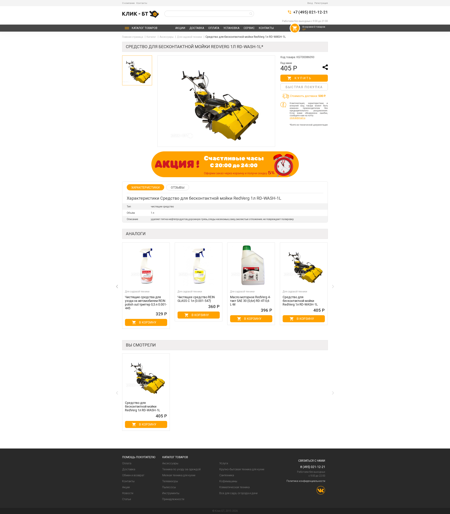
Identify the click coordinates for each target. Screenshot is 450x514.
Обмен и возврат (133, 475)
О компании (128, 3)
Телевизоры (170, 481)
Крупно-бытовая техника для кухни (241, 469)
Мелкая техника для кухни (178, 475)
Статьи (126, 499)
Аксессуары (167, 36)
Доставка (196, 28)
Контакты (141, 3)
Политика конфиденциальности (306, 481)
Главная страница (133, 36)
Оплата (213, 28)
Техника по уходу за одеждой (181, 469)
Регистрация (321, 3)
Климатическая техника (234, 487)
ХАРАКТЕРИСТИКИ (145, 187)
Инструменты (170, 493)
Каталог (144, 28)
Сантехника (226, 475)
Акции (180, 28)
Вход (310, 3)
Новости (127, 493)
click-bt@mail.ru (297, 118)
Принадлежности (173, 499)
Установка (231, 28)
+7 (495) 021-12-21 (310, 12)
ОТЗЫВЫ (177, 187)
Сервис (249, 28)
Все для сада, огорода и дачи (238, 493)
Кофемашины (228, 481)
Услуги (223, 463)
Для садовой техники (189, 36)
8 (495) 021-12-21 (312, 467)
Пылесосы (169, 487)
